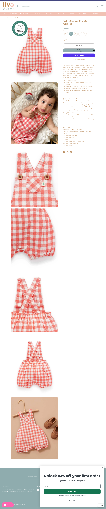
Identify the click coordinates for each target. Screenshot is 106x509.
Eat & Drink (49, 14)
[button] (79, 50)
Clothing (71, 14)
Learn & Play (37, 14)
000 (65, 34)
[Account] (97, 6)
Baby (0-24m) (24, 14)
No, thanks (72, 500)
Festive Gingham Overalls (12, 17)
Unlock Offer (72, 491)
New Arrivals (13, 14)
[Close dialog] (102, 467)
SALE (78, 14)
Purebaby (66, 28)
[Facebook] (38, 490)
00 (71, 34)
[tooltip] (94, 50)
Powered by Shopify (20, 504)
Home (4, 14)
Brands (85, 14)
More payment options (79, 59)
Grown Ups (60, 14)
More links (95, 14)
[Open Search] (18, 6)
